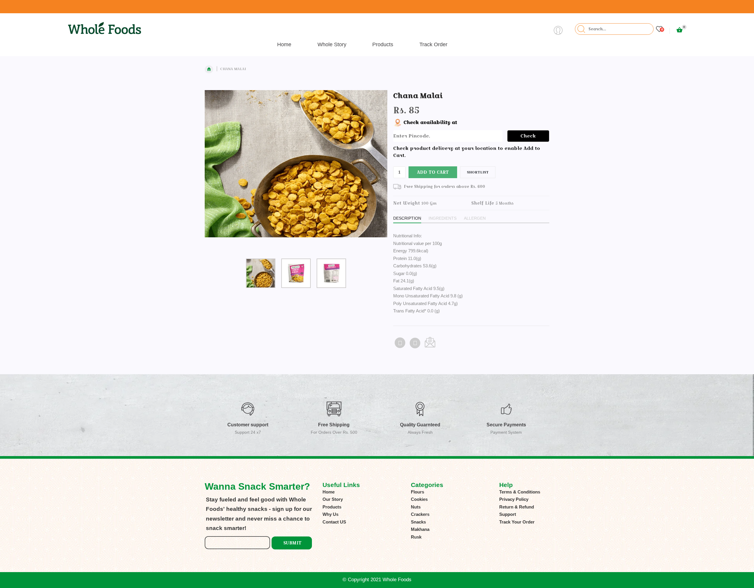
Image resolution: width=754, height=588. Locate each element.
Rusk (416, 536)
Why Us (330, 514)
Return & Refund (516, 506)
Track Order (433, 44)
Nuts (416, 506)
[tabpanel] (296, 168)
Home (284, 44)
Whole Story (332, 44)
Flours (417, 491)
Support (507, 514)
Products (382, 44)
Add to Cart (433, 172)
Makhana (420, 529)
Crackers (420, 514)
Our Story (333, 499)
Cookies (419, 499)
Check (528, 135)
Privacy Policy (513, 499)
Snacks (418, 521)
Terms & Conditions (519, 491)
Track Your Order (517, 521)
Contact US (334, 521)
